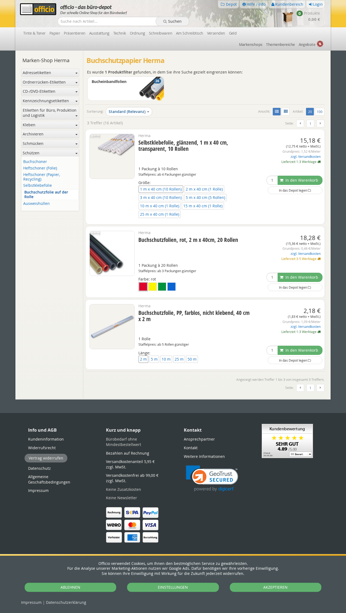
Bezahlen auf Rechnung (127, 453)
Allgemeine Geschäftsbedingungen (49, 479)
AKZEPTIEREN (275, 587)
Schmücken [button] (33, 143)
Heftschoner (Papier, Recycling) (41, 177)
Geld (233, 33)
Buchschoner (35, 161)
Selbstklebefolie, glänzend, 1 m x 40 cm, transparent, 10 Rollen (183, 145)
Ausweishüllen (36, 203)
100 (319, 111)
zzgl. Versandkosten (306, 157)
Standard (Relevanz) (127, 111)
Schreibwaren (160, 33)
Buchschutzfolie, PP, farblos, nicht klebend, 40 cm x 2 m (193, 316)
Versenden (216, 33)
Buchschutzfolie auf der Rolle (46, 194)
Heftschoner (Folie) (40, 168)
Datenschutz (66, 602)
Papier (54, 33)
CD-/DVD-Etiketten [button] (39, 91)
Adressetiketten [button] (37, 72)
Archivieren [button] (33, 133)
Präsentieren (74, 33)
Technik (119, 33)
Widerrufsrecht (42, 447)
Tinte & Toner (34, 33)
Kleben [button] (29, 124)
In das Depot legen (293, 190)
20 (311, 111)
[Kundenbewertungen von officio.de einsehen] (287, 440)
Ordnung (137, 33)
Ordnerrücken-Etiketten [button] (44, 82)
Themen (280, 44)
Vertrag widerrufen (46, 458)
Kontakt (191, 447)
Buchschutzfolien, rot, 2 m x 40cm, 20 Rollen (188, 240)
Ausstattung (99, 33)
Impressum (31, 602)
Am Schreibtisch (189, 33)
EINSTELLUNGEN (173, 587)
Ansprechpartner (199, 439)
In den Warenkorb (301, 180)
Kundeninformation (46, 439)
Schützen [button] (31, 152)
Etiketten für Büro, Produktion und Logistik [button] (49, 113)
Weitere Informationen (204, 456)
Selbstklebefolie (37, 185)
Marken (250, 44)
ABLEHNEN (70, 587)
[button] (212, 478)
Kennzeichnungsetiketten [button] (46, 100)
